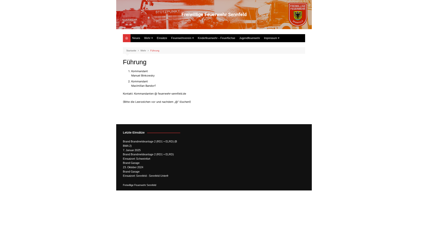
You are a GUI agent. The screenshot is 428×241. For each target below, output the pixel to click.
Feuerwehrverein (181, 38)
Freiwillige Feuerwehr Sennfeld (214, 14)
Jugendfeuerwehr (249, 38)
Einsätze (162, 38)
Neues (136, 38)
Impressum (270, 38)
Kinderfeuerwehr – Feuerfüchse (216, 38)
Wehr (147, 38)
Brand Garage (131, 163)
